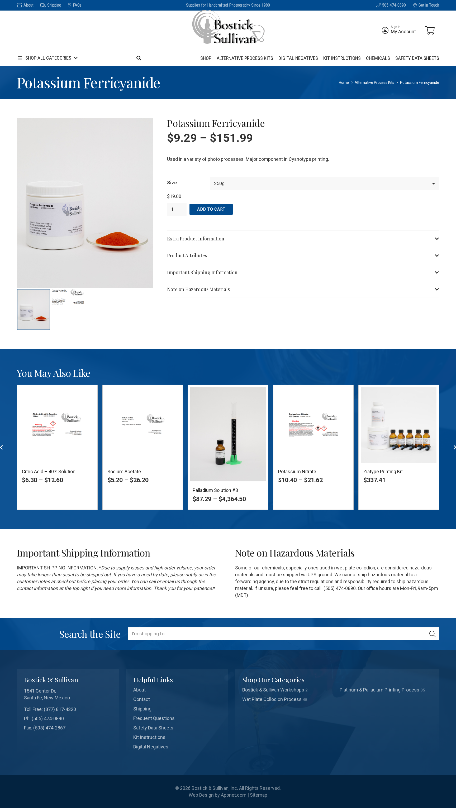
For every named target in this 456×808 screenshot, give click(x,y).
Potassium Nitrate (297, 471)
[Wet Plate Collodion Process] (288, 699)
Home (344, 82)
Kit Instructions (149, 737)
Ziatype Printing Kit (383, 471)
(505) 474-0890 (48, 718)
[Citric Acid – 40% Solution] (57, 425)
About (139, 690)
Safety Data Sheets (153, 727)
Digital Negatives (150, 746)
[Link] (385, 30)
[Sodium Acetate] (142, 425)
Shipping (142, 709)
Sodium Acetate (124, 471)
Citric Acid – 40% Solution (48, 471)
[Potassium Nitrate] (313, 425)
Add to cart (211, 209)
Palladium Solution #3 (215, 490)
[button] (47, 58)
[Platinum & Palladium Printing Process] (386, 690)
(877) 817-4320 (60, 709)
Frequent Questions (154, 718)
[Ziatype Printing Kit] (398, 425)
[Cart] (430, 30)
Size (172, 182)
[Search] (432, 633)
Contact (141, 699)
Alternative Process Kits (374, 82)
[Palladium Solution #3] (228, 434)
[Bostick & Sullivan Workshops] (288, 690)
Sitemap (258, 795)
